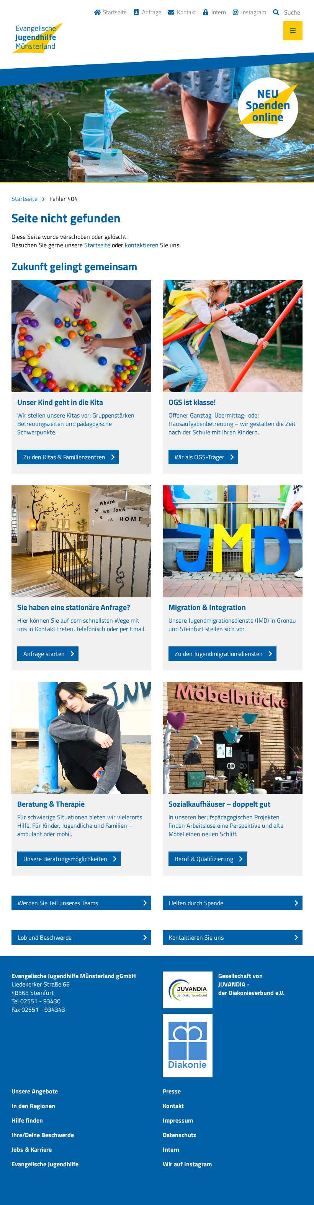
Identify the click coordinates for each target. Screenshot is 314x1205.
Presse (172, 1091)
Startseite (115, 12)
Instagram (254, 12)
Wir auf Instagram (187, 1164)
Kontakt (186, 12)
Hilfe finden (27, 1120)
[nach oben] (293, 1183)
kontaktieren (142, 245)
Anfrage (152, 12)
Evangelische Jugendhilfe (44, 1164)
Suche (292, 12)
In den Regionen (33, 1105)
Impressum (178, 1120)
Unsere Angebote (34, 1091)
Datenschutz (179, 1135)
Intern (218, 12)
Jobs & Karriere (31, 1149)
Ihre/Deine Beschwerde (42, 1135)
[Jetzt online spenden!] (268, 107)
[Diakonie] (188, 1045)
